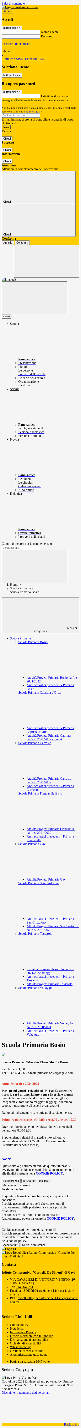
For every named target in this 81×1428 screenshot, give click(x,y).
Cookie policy (19, 1324)
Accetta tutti (16, 1185)
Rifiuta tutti (35, 1180)
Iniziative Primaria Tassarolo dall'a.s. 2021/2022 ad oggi (50, 971)
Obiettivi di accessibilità (25, 1343)
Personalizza (11, 1180)
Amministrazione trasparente (28, 1354)
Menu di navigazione (55, 629)
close (6, 316)
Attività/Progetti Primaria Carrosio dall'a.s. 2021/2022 (49, 780)
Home (14, 584)
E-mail (45, 96)
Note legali (17, 1328)
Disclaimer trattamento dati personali (25, 1392)
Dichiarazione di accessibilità (29, 1339)
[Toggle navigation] (34, 297)
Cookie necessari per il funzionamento (27, 1229)
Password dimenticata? (17, 43)
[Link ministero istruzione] (20, 7)
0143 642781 (24, 1287)
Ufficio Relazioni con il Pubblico (31, 1336)
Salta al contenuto (13, 3)
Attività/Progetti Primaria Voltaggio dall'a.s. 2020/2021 (50, 1025)
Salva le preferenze (33, 1244)
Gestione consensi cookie (26, 1351)
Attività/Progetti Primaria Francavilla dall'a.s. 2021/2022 (51, 830)
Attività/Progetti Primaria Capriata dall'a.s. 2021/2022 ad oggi (49, 737)
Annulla (7, 242)
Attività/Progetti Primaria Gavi (46, 879)
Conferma (22, 242)
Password (47, 36)
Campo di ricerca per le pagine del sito (27, 543)
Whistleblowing (20, 1347)
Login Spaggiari (33, 111)
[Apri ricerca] (46, 261)
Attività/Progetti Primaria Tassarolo (49, 984)
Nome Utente (50, 32)
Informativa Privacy (23, 1332)
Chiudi (7, 138)
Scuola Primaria (20, 588)
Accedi (7, 11)
